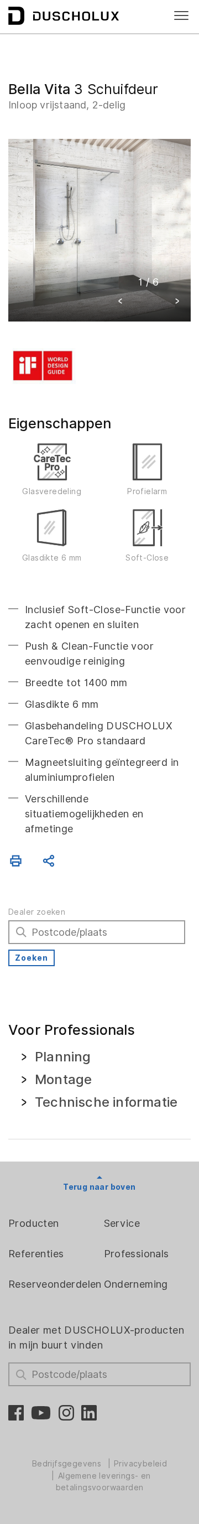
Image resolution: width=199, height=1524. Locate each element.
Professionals (136, 1253)
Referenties (36, 1253)
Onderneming (136, 1284)
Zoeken (31, 957)
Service (122, 1223)
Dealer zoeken (36, 912)
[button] (120, 302)
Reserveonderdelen (55, 1284)
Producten (33, 1223)
